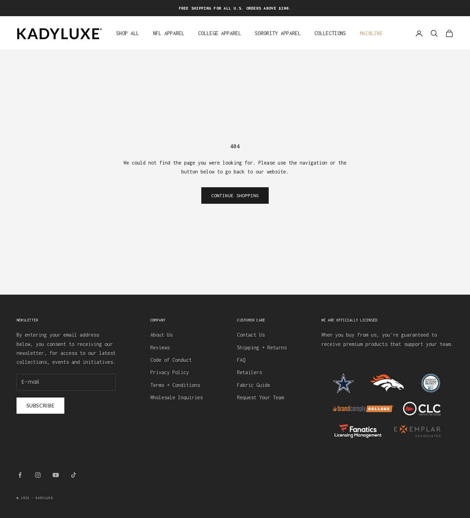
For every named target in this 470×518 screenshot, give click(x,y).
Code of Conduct (171, 360)
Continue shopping (235, 195)
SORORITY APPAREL (278, 33)
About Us (161, 335)
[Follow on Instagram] (37, 475)
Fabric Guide (253, 385)
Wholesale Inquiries (176, 397)
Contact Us (251, 335)
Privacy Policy (169, 372)
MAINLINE (371, 33)
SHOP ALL (127, 33)
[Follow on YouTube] (55, 475)
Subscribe (40, 405)
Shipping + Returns (262, 347)
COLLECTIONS (330, 33)
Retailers (249, 372)
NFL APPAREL (169, 33)
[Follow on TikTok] (73, 475)
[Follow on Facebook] (20, 475)
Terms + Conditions (175, 385)
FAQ (241, 360)
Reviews (160, 347)
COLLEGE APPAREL (219, 33)
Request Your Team (260, 397)
